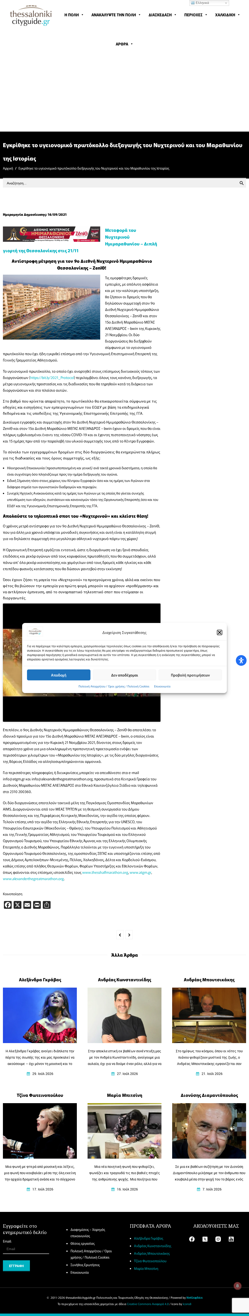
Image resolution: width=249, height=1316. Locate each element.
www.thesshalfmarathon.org (105, 872)
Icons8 (187, 1304)
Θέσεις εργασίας (83, 1243)
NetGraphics (195, 1297)
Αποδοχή (58, 674)
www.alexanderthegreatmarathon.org (33, 878)
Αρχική (8, 168)
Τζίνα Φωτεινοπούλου (150, 1260)
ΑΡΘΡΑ (122, 44)
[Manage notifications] (237, 1286)
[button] (219, 632)
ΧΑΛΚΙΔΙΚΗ (225, 15)
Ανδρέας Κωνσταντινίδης (152, 1245)
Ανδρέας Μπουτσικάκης (152, 1253)
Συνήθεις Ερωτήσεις (85, 1264)
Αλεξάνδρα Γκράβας (148, 1238)
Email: (7, 1241)
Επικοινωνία (162, 686)
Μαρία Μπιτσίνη (146, 1268)
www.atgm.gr (140, 872)
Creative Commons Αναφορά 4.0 (148, 1304)
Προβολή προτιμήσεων (190, 674)
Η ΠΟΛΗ (71, 15)
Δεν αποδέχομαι (124, 674)
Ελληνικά (202, 3)
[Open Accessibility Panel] (241, 660)
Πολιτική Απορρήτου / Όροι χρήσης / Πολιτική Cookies (114, 686)
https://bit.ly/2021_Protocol (52, 377)
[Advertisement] (124, 95)
